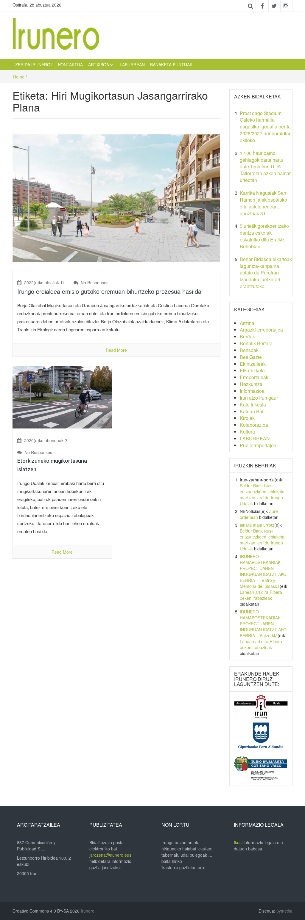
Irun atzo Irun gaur (259, 397)
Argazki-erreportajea (261, 329)
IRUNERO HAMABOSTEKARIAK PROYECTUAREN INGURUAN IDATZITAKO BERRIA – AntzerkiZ (263, 623)
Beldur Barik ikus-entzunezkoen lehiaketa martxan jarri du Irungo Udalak (262, 494)
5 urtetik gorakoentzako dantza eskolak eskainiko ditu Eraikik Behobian (264, 236)
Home (18, 77)
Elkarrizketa (252, 370)
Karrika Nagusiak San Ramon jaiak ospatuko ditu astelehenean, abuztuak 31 (263, 203)
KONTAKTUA (70, 64)
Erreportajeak (254, 377)
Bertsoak (249, 350)
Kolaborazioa (254, 424)
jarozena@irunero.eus (110, 855)
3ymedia (284, 911)
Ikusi (238, 842)
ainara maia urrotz (257, 525)
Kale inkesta (253, 404)
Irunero (87, 911)
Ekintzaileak (253, 363)
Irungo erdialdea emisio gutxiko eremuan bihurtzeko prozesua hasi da (109, 291)
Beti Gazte (251, 357)
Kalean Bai (251, 411)
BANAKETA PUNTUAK (171, 64)
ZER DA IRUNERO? (34, 64)
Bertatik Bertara (256, 343)
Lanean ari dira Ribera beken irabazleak (261, 595)
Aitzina (247, 323)
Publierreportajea (258, 445)
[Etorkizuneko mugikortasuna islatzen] (62, 396)
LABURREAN (132, 64)
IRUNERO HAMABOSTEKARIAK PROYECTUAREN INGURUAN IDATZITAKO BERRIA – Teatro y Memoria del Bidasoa (263, 571)
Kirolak (247, 418)
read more (116, 350)
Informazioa (252, 390)
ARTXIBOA (98, 64)
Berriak (247, 336)
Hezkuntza (251, 384)
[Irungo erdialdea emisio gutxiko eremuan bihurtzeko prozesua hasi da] (116, 198)
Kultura (247, 431)
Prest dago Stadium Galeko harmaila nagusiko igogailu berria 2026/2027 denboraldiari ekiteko (266, 127)
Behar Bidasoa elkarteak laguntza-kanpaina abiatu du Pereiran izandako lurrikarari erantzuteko (266, 273)
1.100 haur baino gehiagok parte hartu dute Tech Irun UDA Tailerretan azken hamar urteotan (265, 166)
